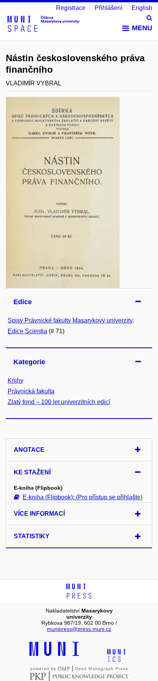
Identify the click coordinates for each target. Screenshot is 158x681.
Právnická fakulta (31, 391)
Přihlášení (108, 8)
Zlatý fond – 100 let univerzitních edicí (59, 402)
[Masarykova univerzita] (54, 655)
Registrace (71, 8)
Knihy (15, 380)
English (142, 8)
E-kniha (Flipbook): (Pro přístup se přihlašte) (82, 497)
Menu (142, 28)
